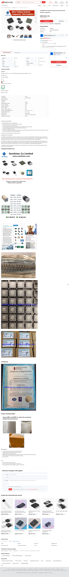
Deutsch (32, 570)
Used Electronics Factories (34, 560)
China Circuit (26, 560)
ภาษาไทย (52, 570)
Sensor (2, 543)
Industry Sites (41, 569)
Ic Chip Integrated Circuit (57, 560)
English (9, 570)
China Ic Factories (18, 560)
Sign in (67, 2)
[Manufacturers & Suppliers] (7, 2)
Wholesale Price (36, 569)
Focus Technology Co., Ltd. (27, 572)
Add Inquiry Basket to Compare (20, 39)
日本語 (46, 570)
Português (16, 570)
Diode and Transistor (4, 545)
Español (13, 570)
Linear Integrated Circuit (6, 555)
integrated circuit (54, 543)
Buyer (44, 5)
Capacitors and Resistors (22, 545)
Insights (62, 569)
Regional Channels (47, 569)
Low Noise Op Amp (28, 555)
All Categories (5, 5)
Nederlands (36, 570)
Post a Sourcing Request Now (32, 489)
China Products (13, 569)
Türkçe (55, 570)
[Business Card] (66, 57)
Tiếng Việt (59, 570)
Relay (35, 545)
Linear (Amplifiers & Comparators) (23, 7)
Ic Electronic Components (6, 563)
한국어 (43, 570)
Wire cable (36, 543)
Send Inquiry (46, 21)
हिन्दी (49, 570)
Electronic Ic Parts (16, 563)
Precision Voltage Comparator (17, 555)
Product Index (53, 569)
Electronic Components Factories (7, 560)
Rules (67, 5)
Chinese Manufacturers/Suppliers (22, 569)
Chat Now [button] (62, 21)
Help (49, 5)
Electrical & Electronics (7, 7)
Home (2, 7)
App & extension (55, 5)
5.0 (54, 54)
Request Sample (57, 23)
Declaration (45, 572)
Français (20, 570)
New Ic (42, 560)
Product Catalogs (16, 541)
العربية (40, 570)
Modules (19, 543)
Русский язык (25, 570)
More (2, 565)
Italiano (29, 570)
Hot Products (8, 569)
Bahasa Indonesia (64, 570)
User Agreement (40, 572)
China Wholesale (30, 569)
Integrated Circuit (14, 7)
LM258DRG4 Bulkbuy (24, 563)
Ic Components (48, 560)
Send (10, 489)
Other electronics (54, 545)
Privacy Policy (50, 572)
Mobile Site (57, 569)
